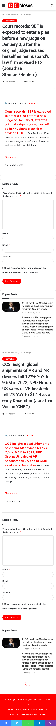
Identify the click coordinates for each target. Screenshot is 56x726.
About (34, 709)
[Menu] (3, 6)
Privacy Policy (22, 709)
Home (7, 14)
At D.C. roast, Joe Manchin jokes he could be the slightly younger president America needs (37, 306)
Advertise (43, 709)
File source (11, 157)
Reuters (33, 103)
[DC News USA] (20, 5)
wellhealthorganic (28, 714)
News (15, 14)
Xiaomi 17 (44, 714)
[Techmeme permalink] (6, 103)
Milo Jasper (10, 81)
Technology (25, 14)
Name (6, 233)
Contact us (13, 714)
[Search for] (52, 6)
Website (6, 256)
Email (6, 245)
